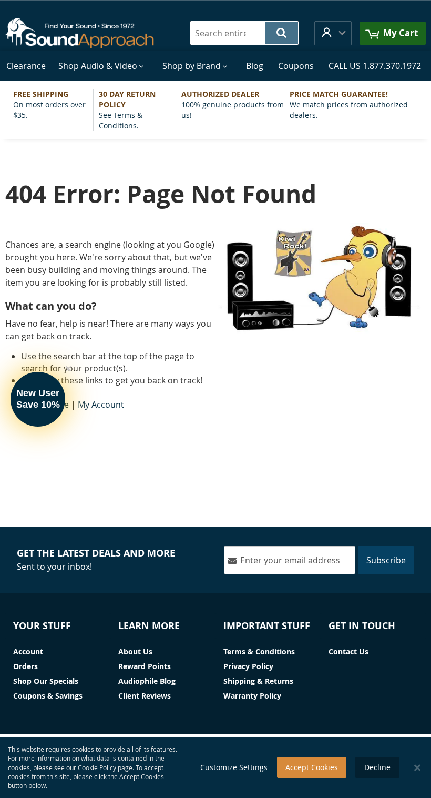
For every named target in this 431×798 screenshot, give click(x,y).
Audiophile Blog (147, 681)
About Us (135, 651)
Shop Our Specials (45, 681)
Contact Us (348, 651)
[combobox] (244, 33)
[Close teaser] (68, 368)
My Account (101, 404)
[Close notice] (417, 767)
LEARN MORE (149, 625)
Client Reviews (144, 696)
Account (28, 651)
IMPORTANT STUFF (266, 625)
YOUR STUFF (42, 625)
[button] (333, 33)
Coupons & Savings (48, 696)
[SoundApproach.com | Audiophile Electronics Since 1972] (86, 33)
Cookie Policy (97, 767)
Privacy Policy (248, 666)
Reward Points (144, 666)
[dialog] (215, 767)
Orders (25, 666)
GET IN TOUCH (362, 625)
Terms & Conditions (259, 651)
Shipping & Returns (258, 681)
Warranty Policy (252, 696)
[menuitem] (26, 66)
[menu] (215, 66)
